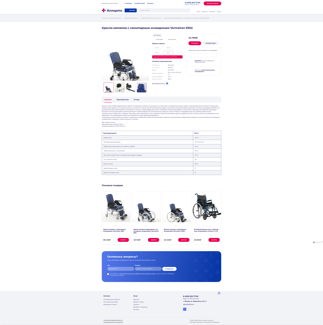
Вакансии (136, 299)
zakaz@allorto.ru (188, 304)
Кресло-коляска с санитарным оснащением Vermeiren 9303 (114, 230)
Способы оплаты (139, 3)
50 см (157, 53)
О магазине (128, 3)
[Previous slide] (100, 218)
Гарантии (136, 304)
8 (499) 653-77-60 (192, 3)
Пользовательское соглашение (113, 322)
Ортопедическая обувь (110, 302)
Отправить (169, 269)
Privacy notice (318, 242)
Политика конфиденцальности (113, 320)
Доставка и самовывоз (140, 307)
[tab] (115, 226)
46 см (168, 48)
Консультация (211, 43)
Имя (108, 265)
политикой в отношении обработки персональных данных (137, 273)
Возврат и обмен (138, 302)
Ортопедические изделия (111, 299)
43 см (157, 48)
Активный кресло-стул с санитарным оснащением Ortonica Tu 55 (206, 230)
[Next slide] (223, 218)
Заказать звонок (212, 3)
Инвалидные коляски (110, 304)
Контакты (150, 3)
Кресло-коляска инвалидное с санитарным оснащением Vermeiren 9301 (146, 231)
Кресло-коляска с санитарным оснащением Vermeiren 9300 (175, 230)
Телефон (137, 265)
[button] (109, 87)
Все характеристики (158, 83)
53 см (168, 53)
